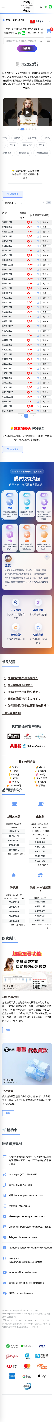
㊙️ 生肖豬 (14, 782)
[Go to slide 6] (35, 129)
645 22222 (7, 392)
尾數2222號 (18, 20)
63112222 (7, 340)
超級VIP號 (43, 138)
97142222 (7, 227)
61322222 (7, 345)
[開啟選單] (3, 7)
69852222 (7, 293)
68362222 (7, 316)
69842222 (7, 260)
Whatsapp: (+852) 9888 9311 (23, 1174)
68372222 (7, 321)
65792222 (7, 312)
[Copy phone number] (38, 222)
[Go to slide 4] (29, 129)
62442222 (7, 288)
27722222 (7, 383)
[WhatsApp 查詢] (19, 33)
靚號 (4, 213)
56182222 (7, 246)
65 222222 (7, 397)
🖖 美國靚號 (40, 782)
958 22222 (7, 411)
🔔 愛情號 (14, 767)
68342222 (7, 241)
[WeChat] (50, 7)
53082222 (7, 236)
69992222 (7, 350)
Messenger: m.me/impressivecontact (27, 1216)
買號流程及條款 (40, 1323)
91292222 (7, 250)
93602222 (7, 283)
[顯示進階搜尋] (48, 40)
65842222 (7, 331)
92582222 (7, 401)
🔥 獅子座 (40, 785)
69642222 (7, 255)
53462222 (7, 222)
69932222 (7, 298)
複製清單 (14, 194)
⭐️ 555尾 (13, 778)
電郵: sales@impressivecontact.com (26, 1283)
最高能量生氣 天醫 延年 (19, 153)
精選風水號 (42, 153)
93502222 (7, 335)
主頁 (7, 20)
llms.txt (35, 1327)
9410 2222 (7, 265)
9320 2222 (7, 279)
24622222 (7, 364)
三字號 (43, 145)
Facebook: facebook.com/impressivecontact (30, 1248)
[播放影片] (27, 112)
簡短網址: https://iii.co (19, 1206)
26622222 (7, 373)
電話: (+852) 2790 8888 (20, 1185)
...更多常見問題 (11, 713)
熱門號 (29, 138)
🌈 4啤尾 (40, 767)
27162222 (7, 378)
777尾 (30, 145)
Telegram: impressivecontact (23, 1237)
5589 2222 (7, 232)
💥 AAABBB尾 (14, 785)
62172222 (7, 269)
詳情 (8, 1030)
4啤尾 (16, 138)
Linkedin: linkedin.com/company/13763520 (30, 1227)
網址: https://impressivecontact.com (26, 1195)
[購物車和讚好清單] (49, 31)
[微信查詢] (23, 33)
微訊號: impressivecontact (21, 1293)
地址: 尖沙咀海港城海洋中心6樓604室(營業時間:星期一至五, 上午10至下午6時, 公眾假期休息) (30, 1160)
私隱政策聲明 (23, 1327)
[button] (41, 41)
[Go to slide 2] (22, 129)
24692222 (7, 368)
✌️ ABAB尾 (14, 774)
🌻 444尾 (13, 771)
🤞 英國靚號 (40, 771)
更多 (45, 222)
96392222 (7, 307)
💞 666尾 (40, 774)
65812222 (7, 274)
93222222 (7, 406)
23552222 (7, 354)
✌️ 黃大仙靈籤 (40, 778)
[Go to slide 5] (32, 129)
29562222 (7, 387)
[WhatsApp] (45, 7)
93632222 (7, 302)
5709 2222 (7, 326)
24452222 (7, 359)
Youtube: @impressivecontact (23, 1272)
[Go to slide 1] (18, 129)
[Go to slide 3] (26, 129)
